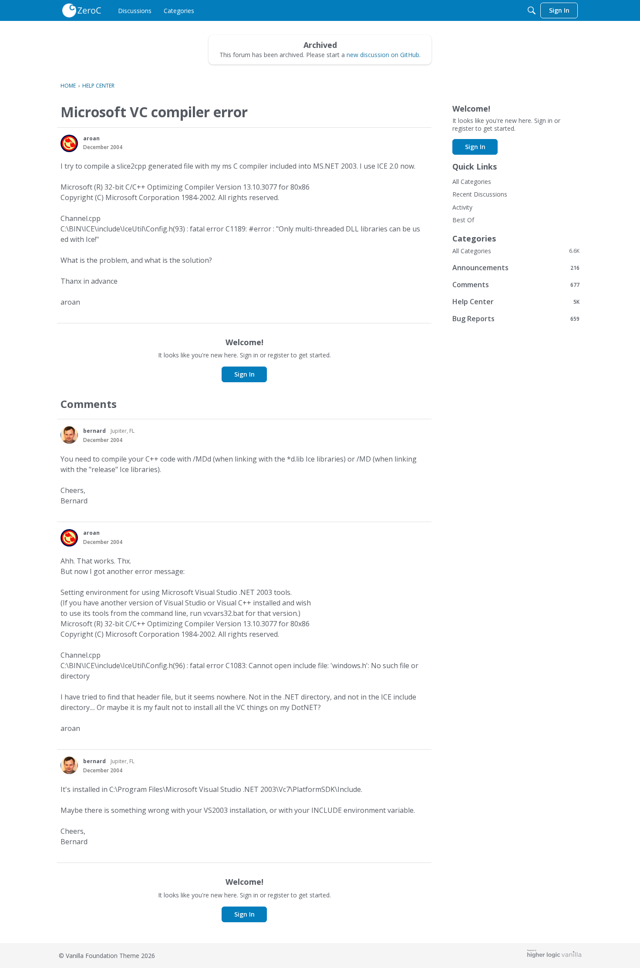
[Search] (531, 10)
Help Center (515, 301)
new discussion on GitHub (383, 55)
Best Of (463, 220)
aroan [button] (91, 138)
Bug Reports (515, 318)
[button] (69, 143)
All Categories (471, 181)
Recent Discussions (479, 194)
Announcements (515, 267)
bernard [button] (94, 431)
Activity (462, 207)
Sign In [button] (244, 374)
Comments (515, 284)
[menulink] (135, 10)
